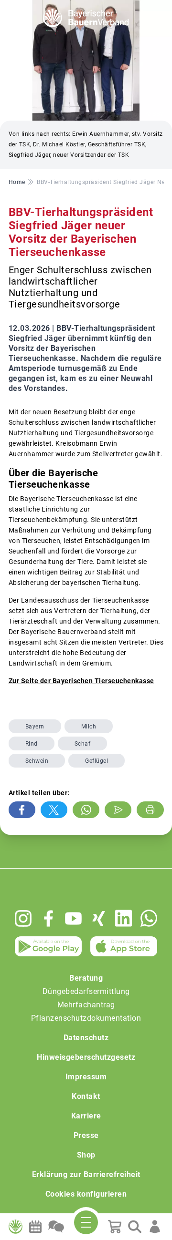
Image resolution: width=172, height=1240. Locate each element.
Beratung (86, 978)
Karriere (86, 1115)
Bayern (34, 726)
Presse (86, 1135)
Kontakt (86, 1096)
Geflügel (96, 761)
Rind (31, 743)
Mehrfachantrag (86, 1004)
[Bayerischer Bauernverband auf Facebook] (48, 918)
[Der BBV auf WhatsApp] (148, 918)
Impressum (86, 1076)
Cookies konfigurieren (86, 1194)
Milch (89, 726)
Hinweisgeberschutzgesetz (86, 1057)
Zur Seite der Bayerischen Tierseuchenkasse (81, 681)
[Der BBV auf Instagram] (23, 918)
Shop (86, 1154)
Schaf (83, 743)
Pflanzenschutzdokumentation (86, 1018)
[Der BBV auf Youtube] (73, 918)
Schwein (37, 761)
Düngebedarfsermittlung (86, 991)
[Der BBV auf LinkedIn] (123, 918)
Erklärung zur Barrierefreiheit (86, 1174)
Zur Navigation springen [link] (40, 7)
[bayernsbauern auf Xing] (98, 918)
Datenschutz (86, 1037)
